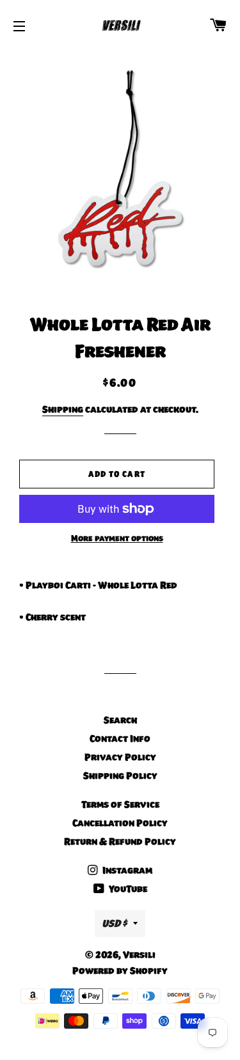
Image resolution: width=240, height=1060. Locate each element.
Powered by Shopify (120, 970)
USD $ (114, 923)
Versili (139, 954)
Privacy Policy (120, 757)
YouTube (127, 888)
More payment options (117, 538)
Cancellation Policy (120, 822)
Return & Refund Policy (120, 841)
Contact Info (120, 738)
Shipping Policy (120, 775)
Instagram (126, 870)
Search (120, 719)
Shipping (62, 409)
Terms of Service (120, 804)
